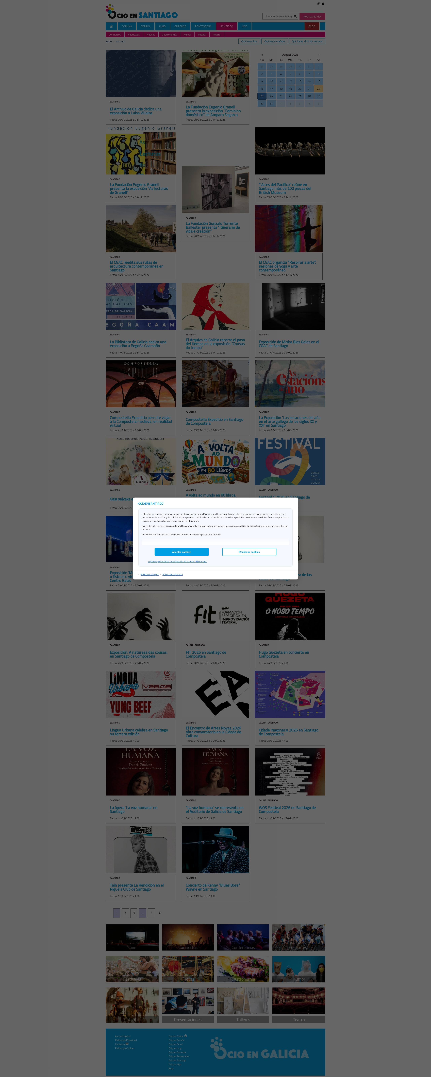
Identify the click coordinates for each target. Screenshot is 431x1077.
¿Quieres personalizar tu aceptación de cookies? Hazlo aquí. (177, 561)
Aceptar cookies (181, 552)
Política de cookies (150, 574)
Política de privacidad (172, 574)
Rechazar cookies (249, 552)
